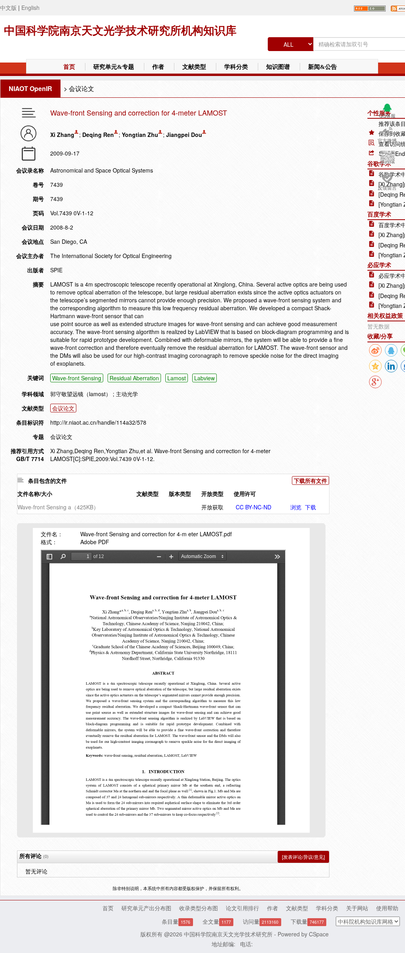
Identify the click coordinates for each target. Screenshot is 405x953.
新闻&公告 (322, 67)
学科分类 (236, 67)
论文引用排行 (242, 908)
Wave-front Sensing (76, 378)
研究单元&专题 (113, 67)
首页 (69, 67)
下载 (310, 507)
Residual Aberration (134, 378)
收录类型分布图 (198, 908)
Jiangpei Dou (184, 135)
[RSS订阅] (370, 7)
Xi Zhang (62, 135)
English (30, 7)
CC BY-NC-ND (253, 507)
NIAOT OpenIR (30, 88)
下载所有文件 (310, 480)
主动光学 (127, 394)
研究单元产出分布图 (146, 908)
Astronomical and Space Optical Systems (101, 170)
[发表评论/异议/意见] (303, 856)
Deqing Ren (98, 135)
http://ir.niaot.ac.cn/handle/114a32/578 (98, 422)
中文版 (8, 7)
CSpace (319, 934)
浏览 (295, 507)
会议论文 (81, 88)
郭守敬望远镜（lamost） (80, 394)
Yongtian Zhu (140, 135)
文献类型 (194, 67)
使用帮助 (387, 908)
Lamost (176, 378)
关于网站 (357, 908)
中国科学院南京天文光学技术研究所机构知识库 (120, 31)
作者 (158, 67)
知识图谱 (278, 67)
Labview (204, 378)
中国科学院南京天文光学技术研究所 (228, 934)
